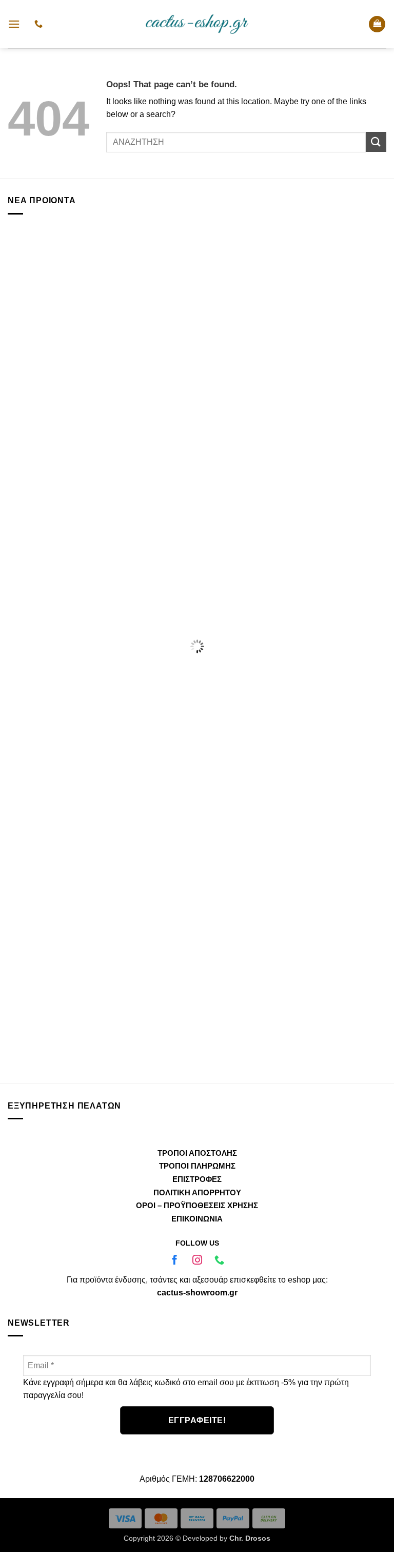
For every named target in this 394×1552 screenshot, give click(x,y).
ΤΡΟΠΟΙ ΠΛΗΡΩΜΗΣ (197, 1165)
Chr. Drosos (249, 1538)
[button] (14, 23)
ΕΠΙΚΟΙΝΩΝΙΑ (197, 1218)
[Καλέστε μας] (219, 1261)
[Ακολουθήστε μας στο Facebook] (175, 1261)
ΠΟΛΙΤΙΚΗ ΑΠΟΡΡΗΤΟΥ (197, 1192)
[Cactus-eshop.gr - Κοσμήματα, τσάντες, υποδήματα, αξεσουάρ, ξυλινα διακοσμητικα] (197, 24)
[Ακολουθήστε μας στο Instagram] (197, 1261)
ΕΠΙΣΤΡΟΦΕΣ (197, 1179)
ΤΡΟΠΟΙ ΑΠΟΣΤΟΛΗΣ (197, 1153)
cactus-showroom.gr (197, 1292)
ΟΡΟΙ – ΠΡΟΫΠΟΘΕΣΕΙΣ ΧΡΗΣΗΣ (197, 1205)
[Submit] (376, 142)
